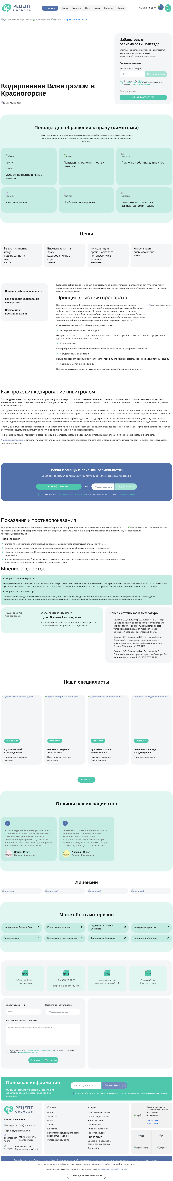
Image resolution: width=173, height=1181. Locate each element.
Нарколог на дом (96, 1132)
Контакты (108, 8)
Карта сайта (93, 1148)
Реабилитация (95, 1136)
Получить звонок (156, 74)
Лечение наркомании (98, 1128)
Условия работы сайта (58, 1139)
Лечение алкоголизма (12, 440)
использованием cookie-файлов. (113, 1169)
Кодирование (43, 19)
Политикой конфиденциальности (136, 82)
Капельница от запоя (98, 1116)
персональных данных (142, 84)
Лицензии (76, 8)
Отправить (36, 1060)
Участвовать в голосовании (153, 1122)
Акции (97, 8)
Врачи (65, 8)
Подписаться (112, 1085)
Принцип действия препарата (23, 291)
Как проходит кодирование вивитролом (22, 300)
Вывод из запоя (95, 1120)
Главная (28, 19)
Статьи (121, 8)
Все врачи (86, 779)
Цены (87, 8)
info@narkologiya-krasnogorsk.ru (25, 982)
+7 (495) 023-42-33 (147, 8)
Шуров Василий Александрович (61, 617)
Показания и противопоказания (16, 312)
